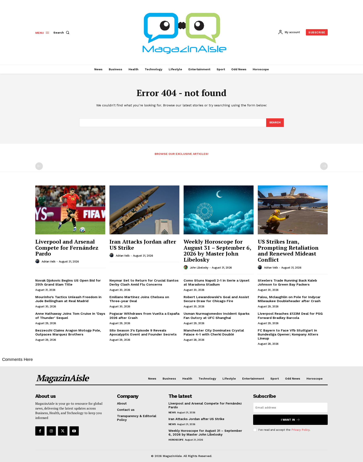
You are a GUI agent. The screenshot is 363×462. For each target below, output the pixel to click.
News (172, 412)
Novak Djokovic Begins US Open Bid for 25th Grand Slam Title (68, 282)
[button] (62, 32)
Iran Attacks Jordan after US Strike (142, 244)
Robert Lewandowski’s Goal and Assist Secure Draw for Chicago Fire (216, 299)
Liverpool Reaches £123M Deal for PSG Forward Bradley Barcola (290, 316)
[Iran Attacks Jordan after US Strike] (144, 209)
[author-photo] (38, 261)
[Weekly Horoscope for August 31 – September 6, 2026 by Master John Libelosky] (219, 209)
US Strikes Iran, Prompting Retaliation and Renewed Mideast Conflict (288, 250)
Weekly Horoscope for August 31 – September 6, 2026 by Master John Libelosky (217, 250)
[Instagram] (51, 431)
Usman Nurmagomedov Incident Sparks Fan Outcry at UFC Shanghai (217, 316)
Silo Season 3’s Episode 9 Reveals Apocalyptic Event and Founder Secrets (143, 332)
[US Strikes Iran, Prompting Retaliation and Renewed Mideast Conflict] (293, 209)
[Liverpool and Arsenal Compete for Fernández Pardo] (70, 209)
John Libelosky (199, 267)
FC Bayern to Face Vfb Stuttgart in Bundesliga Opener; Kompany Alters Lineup (288, 334)
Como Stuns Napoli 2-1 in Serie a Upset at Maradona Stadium (217, 282)
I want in (288, 419)
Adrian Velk (48, 261)
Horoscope (176, 439)
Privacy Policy (300, 429)
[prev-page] (39, 166)
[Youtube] (74, 431)
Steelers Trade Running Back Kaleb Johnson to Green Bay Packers (287, 282)
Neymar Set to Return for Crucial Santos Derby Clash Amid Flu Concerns (144, 282)
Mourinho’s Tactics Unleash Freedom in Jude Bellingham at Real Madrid (68, 299)
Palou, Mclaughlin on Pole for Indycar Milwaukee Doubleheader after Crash (289, 299)
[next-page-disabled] (324, 166)
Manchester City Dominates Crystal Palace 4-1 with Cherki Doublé (214, 332)
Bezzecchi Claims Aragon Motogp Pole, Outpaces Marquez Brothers (68, 332)
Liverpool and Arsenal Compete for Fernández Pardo (66, 247)
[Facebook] (40, 431)
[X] (62, 431)
